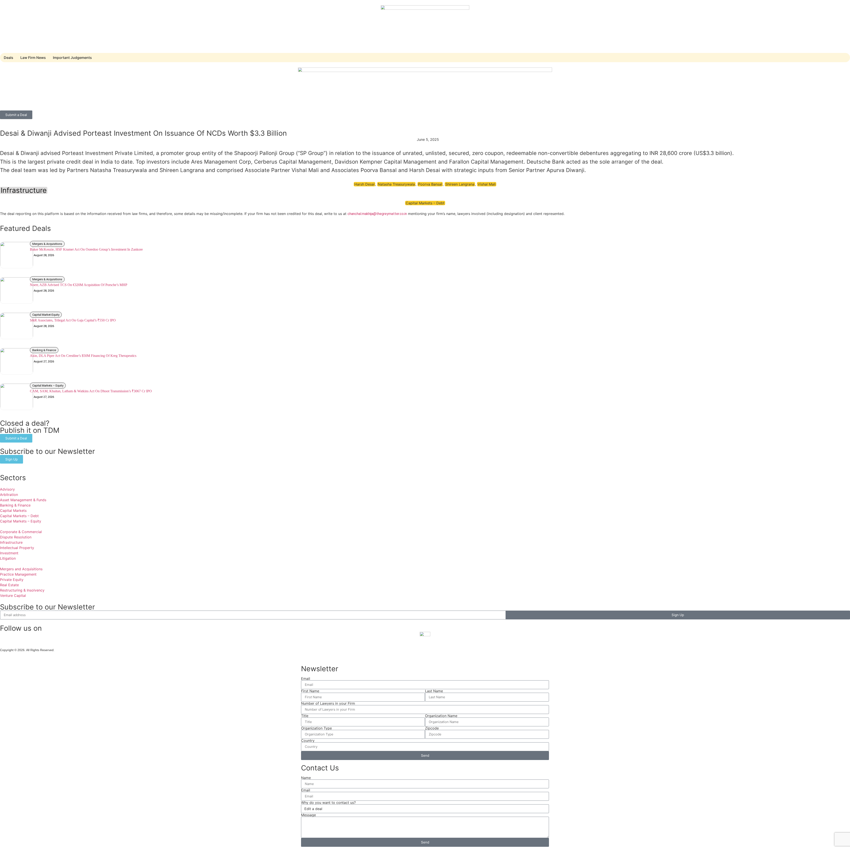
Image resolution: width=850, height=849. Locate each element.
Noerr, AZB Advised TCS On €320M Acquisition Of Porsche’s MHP (78, 285)
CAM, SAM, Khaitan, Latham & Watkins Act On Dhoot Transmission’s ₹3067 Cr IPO (91, 391)
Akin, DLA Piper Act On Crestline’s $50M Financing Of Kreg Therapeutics (83, 356)
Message (308, 815)
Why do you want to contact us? (328, 802)
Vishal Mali (487, 184)
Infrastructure (24, 190)
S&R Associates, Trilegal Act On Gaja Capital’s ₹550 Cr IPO (73, 320)
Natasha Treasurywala (396, 184)
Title (304, 715)
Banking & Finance (44, 350)
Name (306, 777)
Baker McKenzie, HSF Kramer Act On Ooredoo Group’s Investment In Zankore (86, 249)
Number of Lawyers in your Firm (328, 703)
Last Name (434, 691)
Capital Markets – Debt (425, 203)
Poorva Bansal (430, 184)
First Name (310, 691)
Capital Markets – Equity (47, 385)
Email (305, 678)
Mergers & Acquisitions (47, 244)
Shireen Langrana (459, 184)
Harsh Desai (364, 184)
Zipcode (432, 728)
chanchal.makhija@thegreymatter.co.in (377, 214)
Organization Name (441, 715)
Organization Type (316, 728)
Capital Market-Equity (45, 314)
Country (308, 740)
